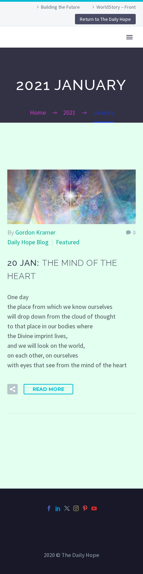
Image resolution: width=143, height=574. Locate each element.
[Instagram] (76, 508)
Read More (48, 389)
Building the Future (60, 7)
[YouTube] (94, 508)
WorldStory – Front (116, 7)
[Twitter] (67, 508)
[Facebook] (49, 508)
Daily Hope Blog (28, 242)
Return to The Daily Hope (105, 19)
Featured (67, 242)
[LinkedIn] (58, 508)
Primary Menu (129, 37)
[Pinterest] (85, 508)
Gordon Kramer (35, 232)
